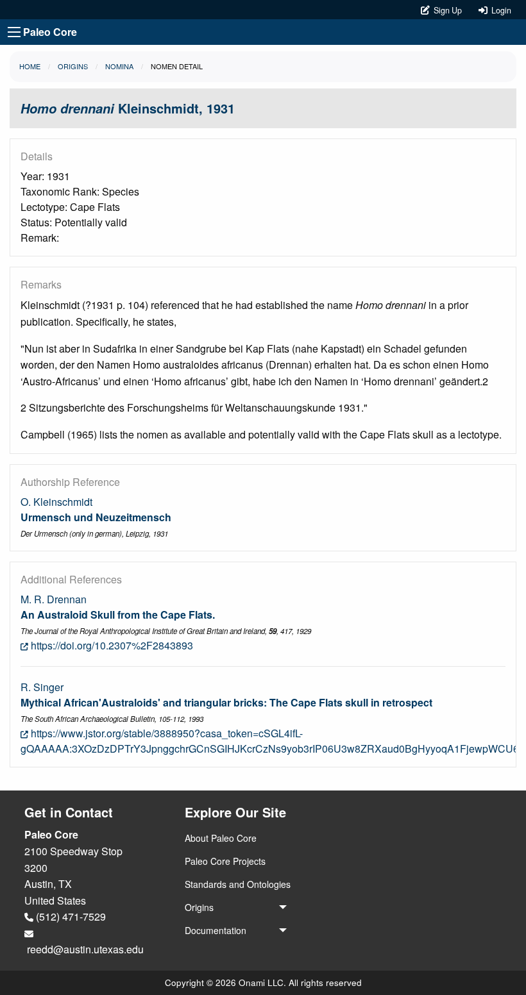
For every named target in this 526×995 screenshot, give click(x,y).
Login (499, 10)
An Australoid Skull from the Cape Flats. (118, 614)
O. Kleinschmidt (56, 501)
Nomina (119, 66)
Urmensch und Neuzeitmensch (96, 517)
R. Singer (42, 687)
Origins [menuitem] (199, 907)
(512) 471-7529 (69, 916)
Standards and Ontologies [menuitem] (238, 884)
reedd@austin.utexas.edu (84, 949)
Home (29, 66)
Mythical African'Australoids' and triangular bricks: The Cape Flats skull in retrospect (226, 702)
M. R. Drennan (54, 599)
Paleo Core (50, 31)
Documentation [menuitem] (215, 930)
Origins (73, 66)
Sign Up (447, 10)
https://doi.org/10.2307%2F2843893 (110, 645)
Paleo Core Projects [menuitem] (225, 861)
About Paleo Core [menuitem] (221, 838)
